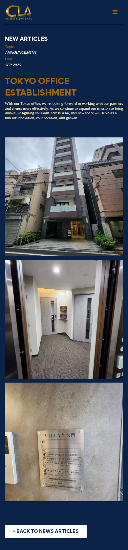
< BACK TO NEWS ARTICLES (46, 531)
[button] (115, 12)
